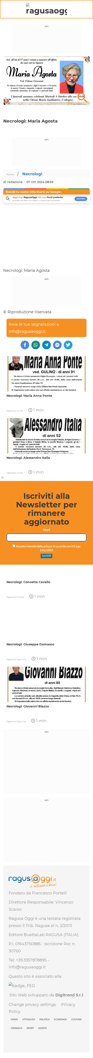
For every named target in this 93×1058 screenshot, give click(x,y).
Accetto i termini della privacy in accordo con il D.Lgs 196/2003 (47, 548)
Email (46, 530)
